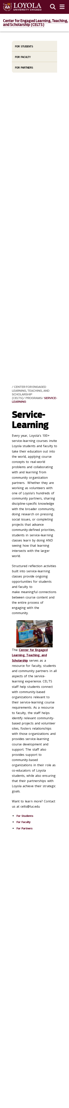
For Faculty (23, 822)
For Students (24, 816)
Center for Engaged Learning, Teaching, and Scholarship (30, 655)
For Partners (24, 828)
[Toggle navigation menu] (62, 7)
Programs (33, 398)
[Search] (53, 7)
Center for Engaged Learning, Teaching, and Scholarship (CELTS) (35, 22)
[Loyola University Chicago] (22, 7)
